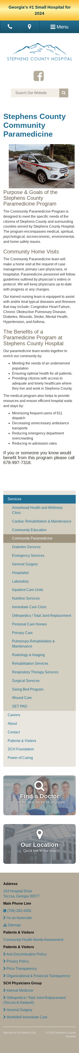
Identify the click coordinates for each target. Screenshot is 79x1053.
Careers (14, 715)
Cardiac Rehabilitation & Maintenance (41, 521)
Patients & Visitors (22, 741)
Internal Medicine (19, 990)
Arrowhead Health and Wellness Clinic (37, 510)
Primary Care (22, 633)
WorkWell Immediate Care (26, 1017)
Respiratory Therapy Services (35, 672)
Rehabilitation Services (30, 663)
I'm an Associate (19, 918)
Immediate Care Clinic (29, 607)
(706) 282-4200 (18, 911)
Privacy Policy (17, 961)
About (12, 723)
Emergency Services (28, 555)
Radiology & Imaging (28, 655)
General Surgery (25, 564)
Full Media (23, 1032)
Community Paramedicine (32, 538)
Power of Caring (20, 758)
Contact (14, 732)
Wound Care (22, 698)
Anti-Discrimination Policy (26, 954)
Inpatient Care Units (27, 590)
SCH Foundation (21, 749)
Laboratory (20, 581)
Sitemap (14, 925)
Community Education (29, 530)
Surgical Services (26, 681)
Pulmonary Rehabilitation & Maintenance (33, 643)
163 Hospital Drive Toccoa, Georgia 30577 (21, 893)
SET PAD (19, 706)
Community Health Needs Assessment (33, 940)
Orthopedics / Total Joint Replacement (41, 615)
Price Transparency (21, 968)
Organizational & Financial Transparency (38, 976)
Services (14, 499)
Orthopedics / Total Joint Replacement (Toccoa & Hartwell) (34, 1000)
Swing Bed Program (27, 689)
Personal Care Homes (29, 624)
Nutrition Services (26, 598)
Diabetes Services (26, 547)
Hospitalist (20, 573)
